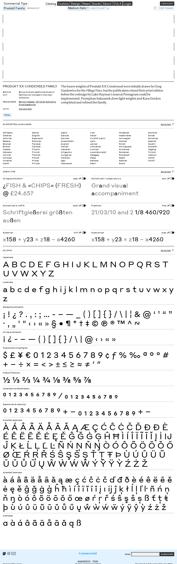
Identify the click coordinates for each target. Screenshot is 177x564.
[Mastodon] (4, 553)
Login (127, 3)
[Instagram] (8, 553)
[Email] (13, 553)
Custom (63, 3)
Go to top (166, 124)
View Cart (167, 3)
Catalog (51, 3)
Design (75, 3)
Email (127, 554)
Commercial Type (15, 3)
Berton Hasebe (27, 101)
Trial (7, 115)
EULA (117, 3)
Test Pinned (166, 8)
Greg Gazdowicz (27, 104)
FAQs (95, 561)
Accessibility (84, 561)
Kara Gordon (25, 108)
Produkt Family (15, 8)
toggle (88, 8)
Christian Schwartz (46, 101)
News (86, 3)
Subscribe (167, 554)
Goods (96, 3)
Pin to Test (155, 8)
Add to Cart (98, 8)
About (107, 3)
